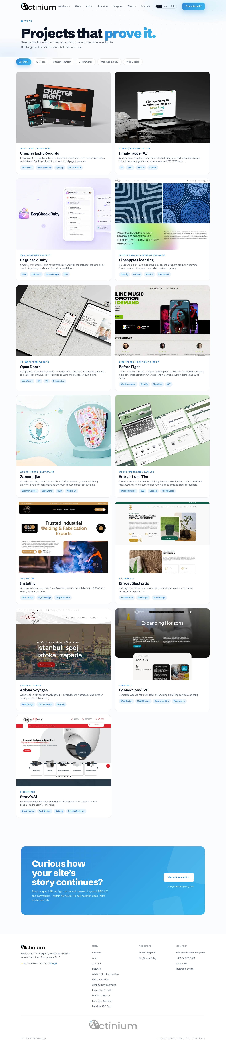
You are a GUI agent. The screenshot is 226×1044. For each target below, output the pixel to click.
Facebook (181, 963)
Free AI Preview (100, 979)
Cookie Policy (198, 1038)
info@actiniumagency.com (181, 886)
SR (165, 6)
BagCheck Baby (147, 958)
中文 (173, 6)
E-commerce (86, 61)
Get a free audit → (179, 877)
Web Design (132, 61)
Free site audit (194, 6)
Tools (130, 6)
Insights (117, 6)
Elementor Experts (102, 990)
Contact (145, 6)
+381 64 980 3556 (186, 958)
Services (63, 6)
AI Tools (40, 61)
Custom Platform (62, 61)
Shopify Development (104, 984)
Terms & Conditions (166, 1038)
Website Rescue (101, 995)
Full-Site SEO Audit (102, 1006)
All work (23, 61)
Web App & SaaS (109, 61)
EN (159, 6)
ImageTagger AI (147, 952)
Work (78, 6)
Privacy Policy (183, 1038)
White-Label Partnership (105, 974)
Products (103, 6)
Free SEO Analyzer (102, 1001)
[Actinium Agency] (38, 6)
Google (53, 963)
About (89, 6)
